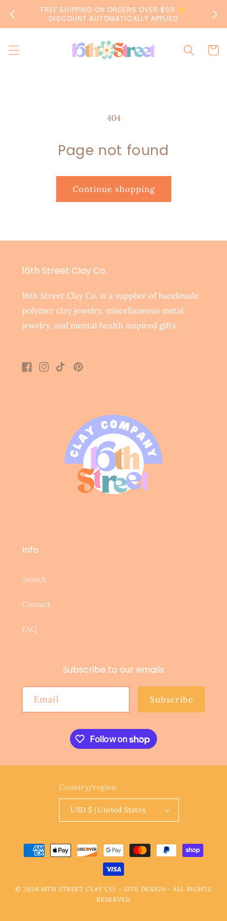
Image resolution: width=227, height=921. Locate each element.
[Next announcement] (215, 14)
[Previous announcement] (12, 14)
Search (34, 579)
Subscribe (171, 699)
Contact (36, 604)
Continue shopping (114, 189)
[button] (14, 50)
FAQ (29, 629)
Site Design (145, 889)
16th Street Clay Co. (79, 889)
